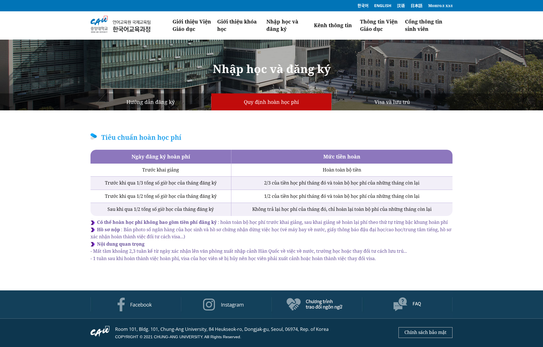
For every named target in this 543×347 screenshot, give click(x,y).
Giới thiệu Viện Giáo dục (192, 25)
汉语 (401, 5)
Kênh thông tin (333, 25)
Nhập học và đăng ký (282, 25)
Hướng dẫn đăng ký (150, 101)
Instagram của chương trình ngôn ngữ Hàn (226, 304)
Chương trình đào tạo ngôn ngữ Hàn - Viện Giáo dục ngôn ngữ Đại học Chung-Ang (120, 25)
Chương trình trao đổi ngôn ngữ (317, 304)
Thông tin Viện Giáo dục (379, 25)
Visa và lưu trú (392, 101)
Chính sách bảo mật (425, 332)
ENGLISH (382, 5)
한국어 (363, 5)
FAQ (407, 304)
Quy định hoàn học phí (271, 101)
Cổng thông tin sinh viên (423, 25)
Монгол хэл (440, 5)
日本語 (417, 5)
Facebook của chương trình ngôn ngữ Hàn (135, 304)
